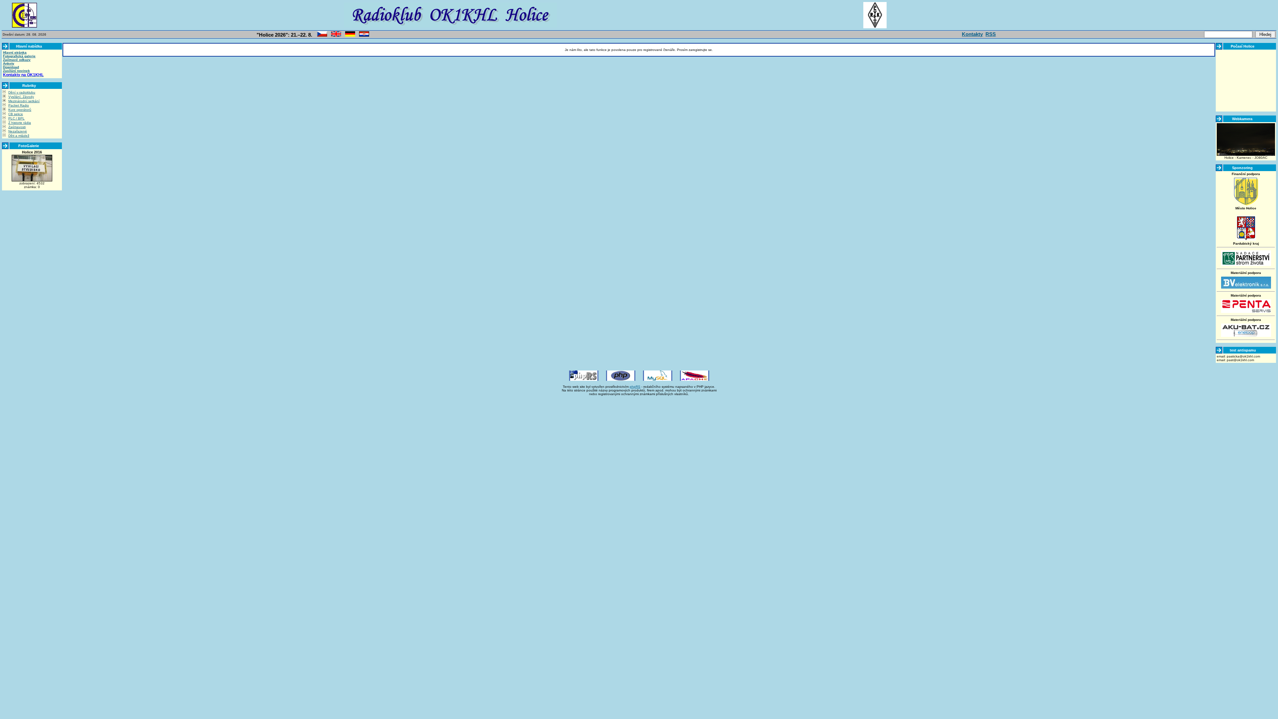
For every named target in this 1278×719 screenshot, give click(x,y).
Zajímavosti (17, 127)
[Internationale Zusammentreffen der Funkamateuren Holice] (350, 35)
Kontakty (972, 34)
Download (11, 67)
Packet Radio (18, 105)
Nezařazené (17, 131)
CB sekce (15, 114)
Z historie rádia (19, 122)
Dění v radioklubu (21, 92)
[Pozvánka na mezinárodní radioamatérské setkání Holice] (322, 35)
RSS (990, 34)
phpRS (635, 386)
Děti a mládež (18, 135)
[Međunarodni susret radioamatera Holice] (364, 35)
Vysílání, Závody (21, 97)
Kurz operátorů (19, 110)
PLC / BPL (16, 118)
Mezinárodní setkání (24, 101)
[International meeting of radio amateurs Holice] (336, 35)
